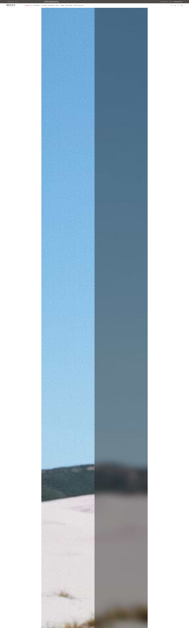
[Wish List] (178, 5)
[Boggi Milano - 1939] (11, 5)
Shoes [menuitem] (57, 5)
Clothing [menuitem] (43, 5)
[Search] (172, 5)
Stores (170, 1)
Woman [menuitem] (62, 5)
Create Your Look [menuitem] (78, 5)
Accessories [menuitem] (51, 5)
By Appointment (164, 1)
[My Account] (175, 5)
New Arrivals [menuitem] (36, 5)
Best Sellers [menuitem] (69, 5)
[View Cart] (182, 5)
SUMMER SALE (28, 5)
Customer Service (178, 1)
